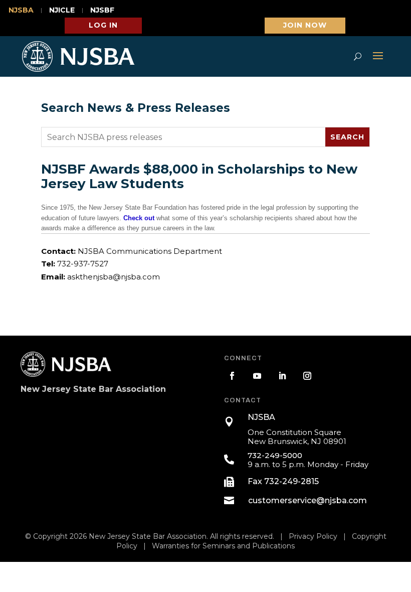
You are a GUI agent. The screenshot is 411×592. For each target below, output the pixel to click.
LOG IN (103, 25)
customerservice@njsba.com (307, 500)
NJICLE (62, 11)
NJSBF (102, 11)
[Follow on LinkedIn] (282, 376)
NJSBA (21, 11)
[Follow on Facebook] (232, 376)
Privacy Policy (313, 536)
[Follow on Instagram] (307, 376)
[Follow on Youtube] (257, 376)
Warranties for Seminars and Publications (223, 545)
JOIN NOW (305, 25)
